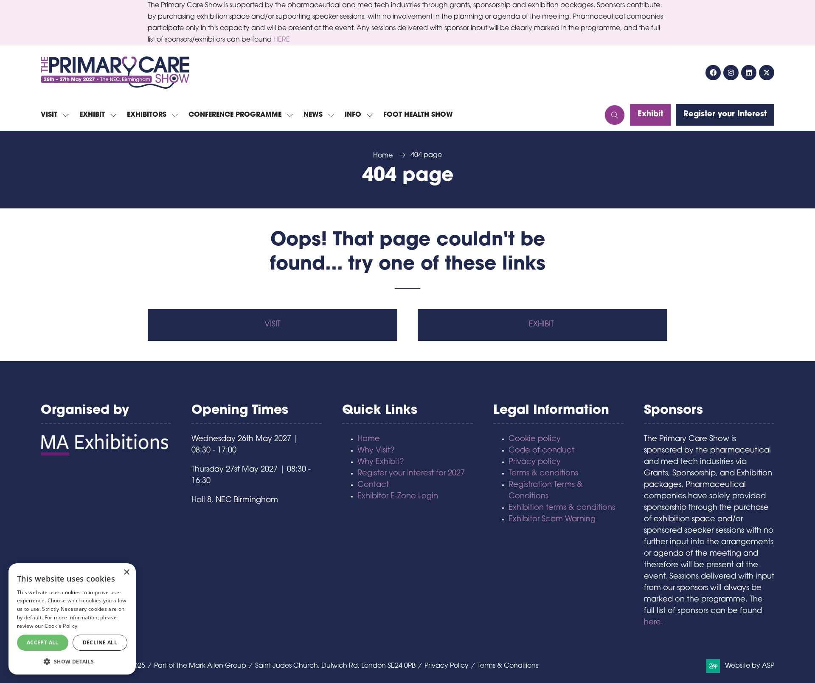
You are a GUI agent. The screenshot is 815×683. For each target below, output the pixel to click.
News (313, 115)
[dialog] (72, 619)
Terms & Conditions (508, 666)
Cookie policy (535, 439)
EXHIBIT (542, 325)
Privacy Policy (446, 666)
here (652, 623)
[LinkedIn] (748, 72)
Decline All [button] (100, 642)
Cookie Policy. (62, 626)
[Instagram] (731, 72)
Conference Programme (234, 115)
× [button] (126, 572)
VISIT (272, 325)
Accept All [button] (43, 642)
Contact (373, 485)
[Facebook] (713, 72)
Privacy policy (535, 462)
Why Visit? (376, 451)
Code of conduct (541, 451)
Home (383, 155)
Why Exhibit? (380, 462)
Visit (49, 115)
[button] (614, 115)
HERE (281, 40)
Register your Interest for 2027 (411, 474)
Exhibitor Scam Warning (552, 519)
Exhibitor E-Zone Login (397, 496)
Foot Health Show (418, 115)
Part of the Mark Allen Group (200, 666)
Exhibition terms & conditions (562, 508)
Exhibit (92, 115)
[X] (766, 72)
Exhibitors (146, 115)
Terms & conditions (543, 474)
